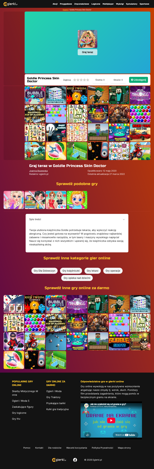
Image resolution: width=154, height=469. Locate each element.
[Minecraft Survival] (98, 132)
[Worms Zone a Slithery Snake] (98, 151)
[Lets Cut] (56, 151)
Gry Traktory (53, 397)
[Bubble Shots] (119, 341)
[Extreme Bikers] (140, 151)
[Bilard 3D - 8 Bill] (56, 341)
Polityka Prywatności (102, 448)
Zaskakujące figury (22, 406)
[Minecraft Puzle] (119, 95)
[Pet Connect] (119, 151)
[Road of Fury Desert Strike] (140, 132)
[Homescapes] (77, 151)
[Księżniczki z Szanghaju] (56, 200)
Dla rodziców (54, 448)
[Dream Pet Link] (77, 132)
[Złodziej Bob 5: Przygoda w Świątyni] (140, 341)
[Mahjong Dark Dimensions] (140, 95)
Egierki (65, 10)
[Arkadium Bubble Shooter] (35, 95)
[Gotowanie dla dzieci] (77, 200)
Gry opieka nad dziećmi (77, 278)
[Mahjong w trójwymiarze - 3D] (56, 95)
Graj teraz (87, 52)
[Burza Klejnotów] (98, 114)
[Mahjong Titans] (35, 132)
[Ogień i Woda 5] (77, 95)
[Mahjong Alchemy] (35, 114)
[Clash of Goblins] (98, 95)
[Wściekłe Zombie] (56, 132)
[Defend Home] (35, 151)
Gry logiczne (19, 412)
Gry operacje (113, 270)
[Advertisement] (14, 48)
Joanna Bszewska (38, 171)
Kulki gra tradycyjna (57, 409)
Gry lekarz (92, 270)
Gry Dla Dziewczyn (44, 270)
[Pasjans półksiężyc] (14, 304)
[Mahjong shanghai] (77, 114)
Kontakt (39, 448)
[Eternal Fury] (119, 114)
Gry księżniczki (71, 270)
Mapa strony (124, 448)
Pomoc (26, 448)
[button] (77, 219)
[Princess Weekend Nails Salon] (14, 200)
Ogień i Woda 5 (20, 400)
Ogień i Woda (53, 391)
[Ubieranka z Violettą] (14, 341)
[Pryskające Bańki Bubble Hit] (56, 114)
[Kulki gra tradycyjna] (140, 114)
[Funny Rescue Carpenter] (35, 200)
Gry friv (16, 418)
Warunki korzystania (76, 448)
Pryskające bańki (55, 403)
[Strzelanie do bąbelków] (119, 132)
